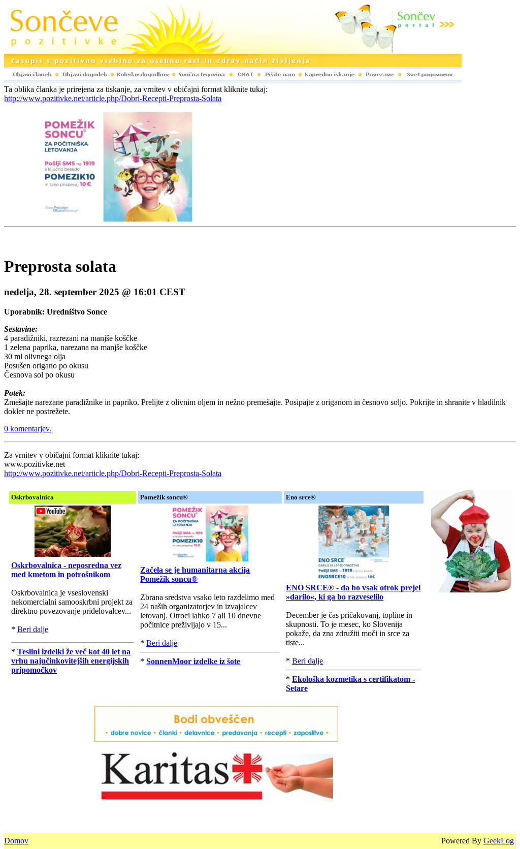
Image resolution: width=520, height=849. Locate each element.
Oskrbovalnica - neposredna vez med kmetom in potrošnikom (66, 570)
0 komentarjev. (27, 428)
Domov (16, 840)
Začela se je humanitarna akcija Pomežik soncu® (195, 574)
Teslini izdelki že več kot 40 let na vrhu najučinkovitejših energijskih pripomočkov (71, 660)
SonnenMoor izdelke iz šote (193, 661)
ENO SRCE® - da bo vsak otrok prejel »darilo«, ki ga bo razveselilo (353, 592)
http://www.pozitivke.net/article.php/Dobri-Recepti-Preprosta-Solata (112, 98)
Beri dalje (32, 629)
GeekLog (498, 840)
